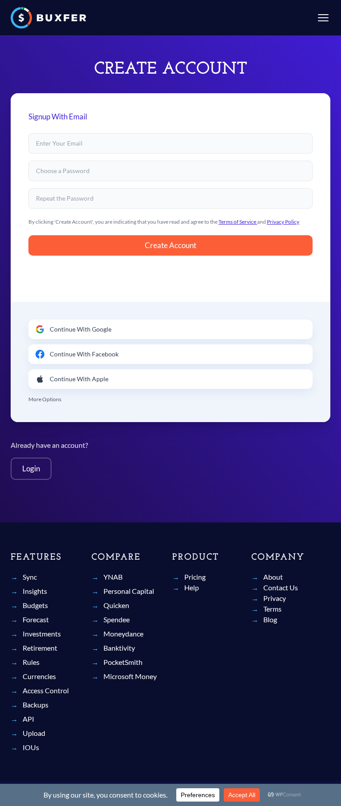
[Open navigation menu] (323, 17)
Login (31, 468)
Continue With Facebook (84, 354)
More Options (44, 399)
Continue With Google (80, 329)
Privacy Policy (283, 221)
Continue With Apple (79, 379)
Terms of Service (237, 221)
